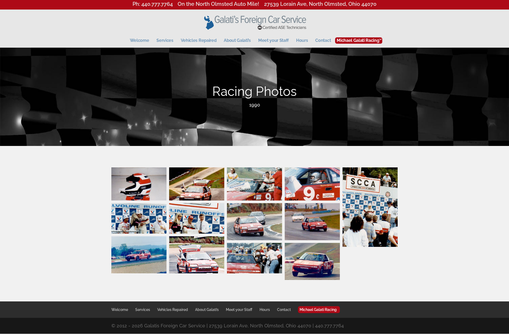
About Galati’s (237, 40)
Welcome (139, 40)
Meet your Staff (273, 40)
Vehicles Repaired (199, 40)
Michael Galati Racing (358, 40)
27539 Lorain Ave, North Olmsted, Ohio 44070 (320, 4)
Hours (302, 40)
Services (164, 40)
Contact (323, 40)
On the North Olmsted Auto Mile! (218, 4)
